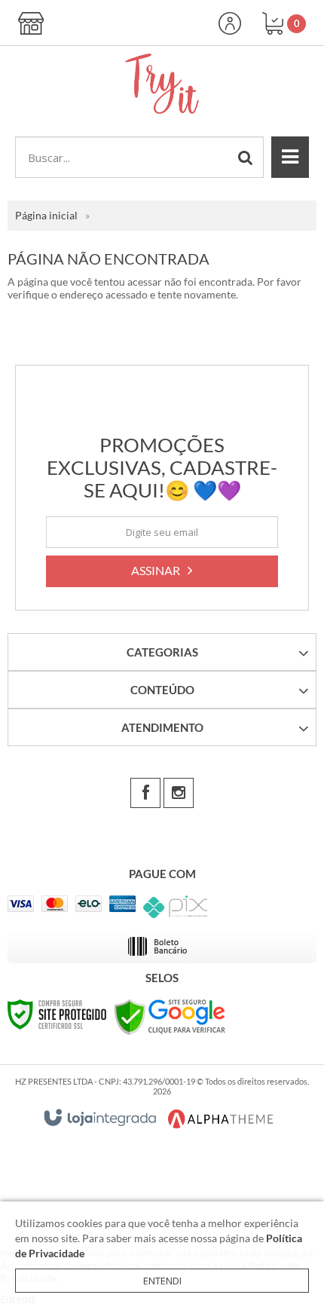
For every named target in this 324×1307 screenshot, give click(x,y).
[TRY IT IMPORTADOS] (162, 84)
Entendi (162, 1280)
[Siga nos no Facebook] (145, 793)
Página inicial (46, 215)
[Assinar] (162, 571)
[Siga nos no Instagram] (179, 793)
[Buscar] (246, 157)
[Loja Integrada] (100, 1117)
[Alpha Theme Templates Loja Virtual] (221, 1119)
